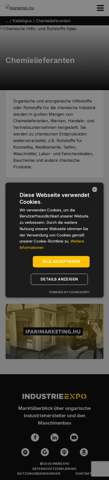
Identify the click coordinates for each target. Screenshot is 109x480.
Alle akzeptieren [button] (61, 261)
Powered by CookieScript (69, 292)
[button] (60, 279)
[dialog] (54, 240)
